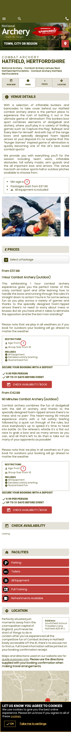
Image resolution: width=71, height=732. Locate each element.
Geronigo (47, 31)
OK (10, 724)
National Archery (12, 68)
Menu (4, 19)
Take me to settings (33, 724)
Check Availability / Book (27, 385)
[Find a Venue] (30, 44)
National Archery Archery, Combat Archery (16, 31)
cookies (16, 716)
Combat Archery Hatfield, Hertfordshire (32, 72)
